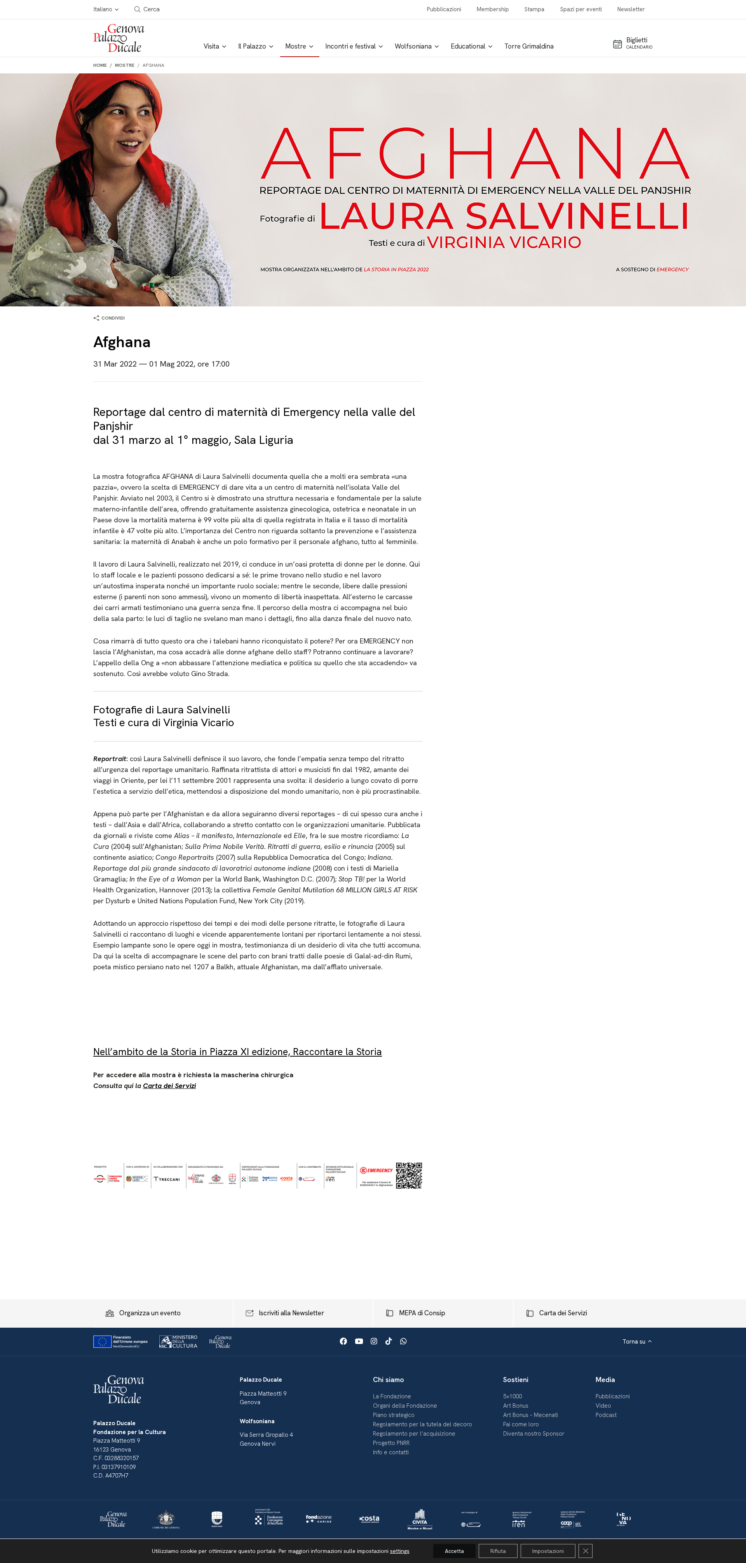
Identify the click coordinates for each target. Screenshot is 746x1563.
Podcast (606, 1415)
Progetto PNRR (391, 1443)
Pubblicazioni (444, 9)
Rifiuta (498, 1550)
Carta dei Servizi (169, 1085)
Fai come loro (521, 1424)
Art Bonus (515, 1406)
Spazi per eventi (581, 9)
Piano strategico (394, 1415)
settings (400, 1550)
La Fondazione (392, 1396)
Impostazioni (548, 1550)
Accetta (454, 1550)
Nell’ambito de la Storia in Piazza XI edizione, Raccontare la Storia (237, 1051)
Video (603, 1406)
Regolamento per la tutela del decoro (422, 1424)
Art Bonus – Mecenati (530, 1415)
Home (100, 65)
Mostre (124, 65)
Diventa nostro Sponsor (534, 1434)
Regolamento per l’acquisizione (414, 1434)
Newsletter (631, 9)
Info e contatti (391, 1452)
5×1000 (512, 1396)
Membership (493, 9)
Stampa (534, 9)
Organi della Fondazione (405, 1406)
